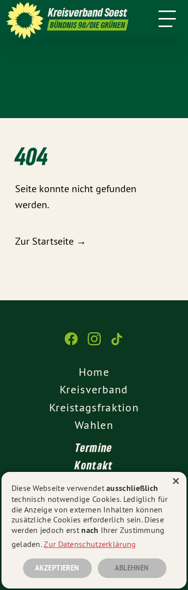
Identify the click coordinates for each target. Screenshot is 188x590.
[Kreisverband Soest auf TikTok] (117, 343)
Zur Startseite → (50, 241)
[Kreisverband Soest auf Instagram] (94, 343)
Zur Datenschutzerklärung (90, 544)
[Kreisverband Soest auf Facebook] (71, 343)
